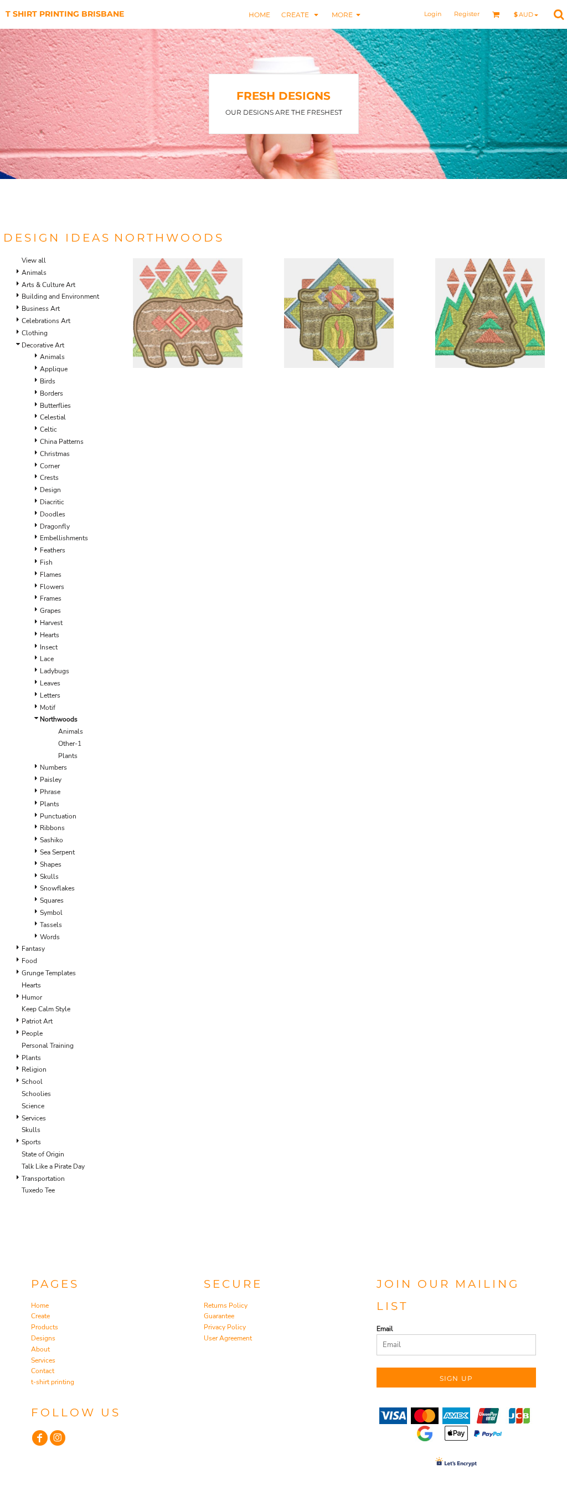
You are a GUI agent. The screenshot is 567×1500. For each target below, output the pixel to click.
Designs (43, 1338)
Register (467, 14)
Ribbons (52, 827)
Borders (51, 393)
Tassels (51, 924)
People (32, 1033)
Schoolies (36, 1093)
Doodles (52, 514)
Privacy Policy (225, 1327)
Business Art (41, 308)
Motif (47, 707)
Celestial (53, 417)
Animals (34, 272)
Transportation (43, 1178)
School (32, 1081)
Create (40, 1316)
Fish (46, 562)
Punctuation (58, 816)
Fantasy (33, 948)
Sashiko (51, 840)
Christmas (55, 453)
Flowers (52, 586)
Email (385, 1328)
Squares (52, 900)
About (40, 1349)
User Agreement (228, 1338)
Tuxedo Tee (38, 1190)
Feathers (52, 550)
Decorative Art (43, 345)
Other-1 (69, 743)
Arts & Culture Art (48, 284)
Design (50, 489)
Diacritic (52, 502)
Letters (50, 695)
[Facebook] (40, 1438)
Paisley (50, 779)
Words (50, 937)
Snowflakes (57, 888)
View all (34, 260)
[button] (301, 14)
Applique (54, 369)
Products (44, 1327)
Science (33, 1106)
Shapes (50, 864)
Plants (68, 755)
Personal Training (48, 1045)
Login (432, 14)
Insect (49, 647)
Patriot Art (37, 1021)
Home (40, 1305)
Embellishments (64, 538)
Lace (47, 658)
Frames (50, 598)
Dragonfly (55, 526)
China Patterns (62, 441)
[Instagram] (57, 1438)
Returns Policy (226, 1305)
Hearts (49, 635)
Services (34, 1118)
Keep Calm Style (46, 1009)
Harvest (51, 622)
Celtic (48, 429)
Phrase (50, 791)
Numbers (53, 767)
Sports (31, 1142)
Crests (49, 477)
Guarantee (219, 1316)
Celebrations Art (46, 320)
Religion (34, 1069)
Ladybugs (54, 671)
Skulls (49, 876)
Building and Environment (60, 296)
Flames (50, 574)
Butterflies (55, 405)
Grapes (50, 610)
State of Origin (43, 1154)
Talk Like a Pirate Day (53, 1166)
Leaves (50, 683)
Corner (50, 466)
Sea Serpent (57, 852)
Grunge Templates (49, 973)
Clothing (35, 333)
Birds (47, 381)
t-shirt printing (52, 1382)
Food (29, 960)
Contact (42, 1370)
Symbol (51, 912)
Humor (32, 997)
